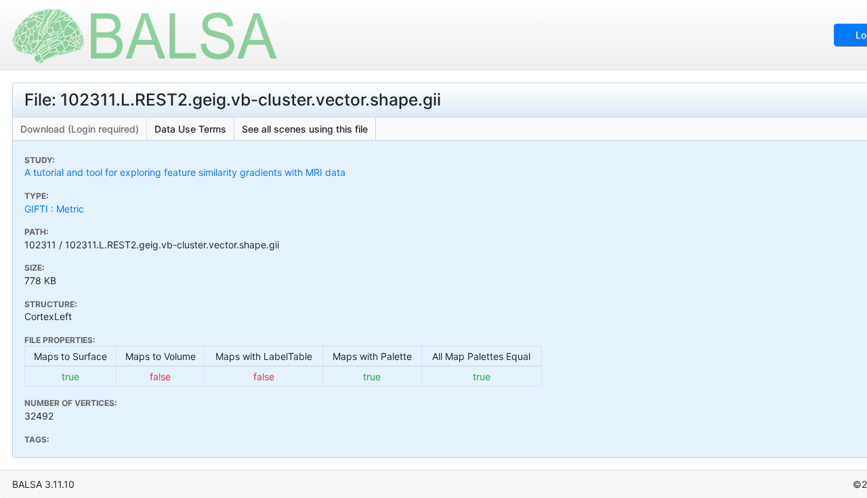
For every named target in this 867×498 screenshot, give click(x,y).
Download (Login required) (79, 129)
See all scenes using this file (305, 129)
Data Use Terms (190, 129)
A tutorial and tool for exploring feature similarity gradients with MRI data (184, 172)
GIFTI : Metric (54, 208)
